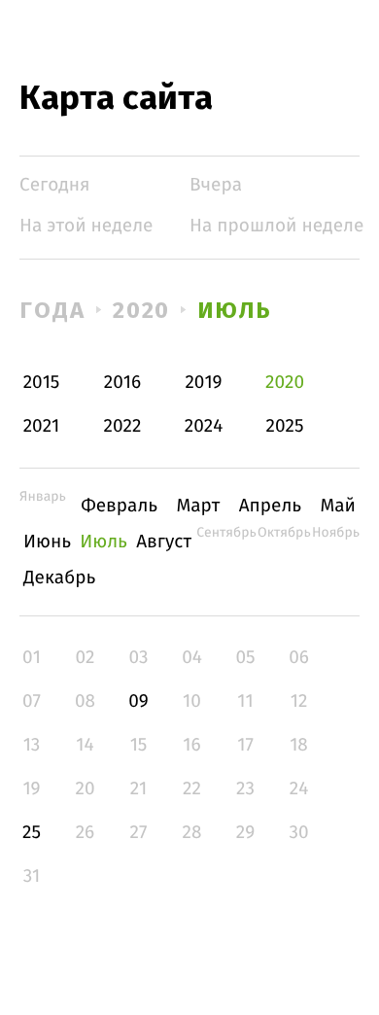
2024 (204, 426)
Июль (234, 310)
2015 (41, 382)
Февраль (119, 506)
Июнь (47, 542)
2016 (122, 382)
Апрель (270, 506)
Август (163, 542)
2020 (142, 310)
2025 (285, 426)
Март (198, 506)
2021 (41, 426)
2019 (203, 382)
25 (31, 833)
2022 (123, 426)
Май (338, 506)
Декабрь (59, 578)
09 (138, 701)
